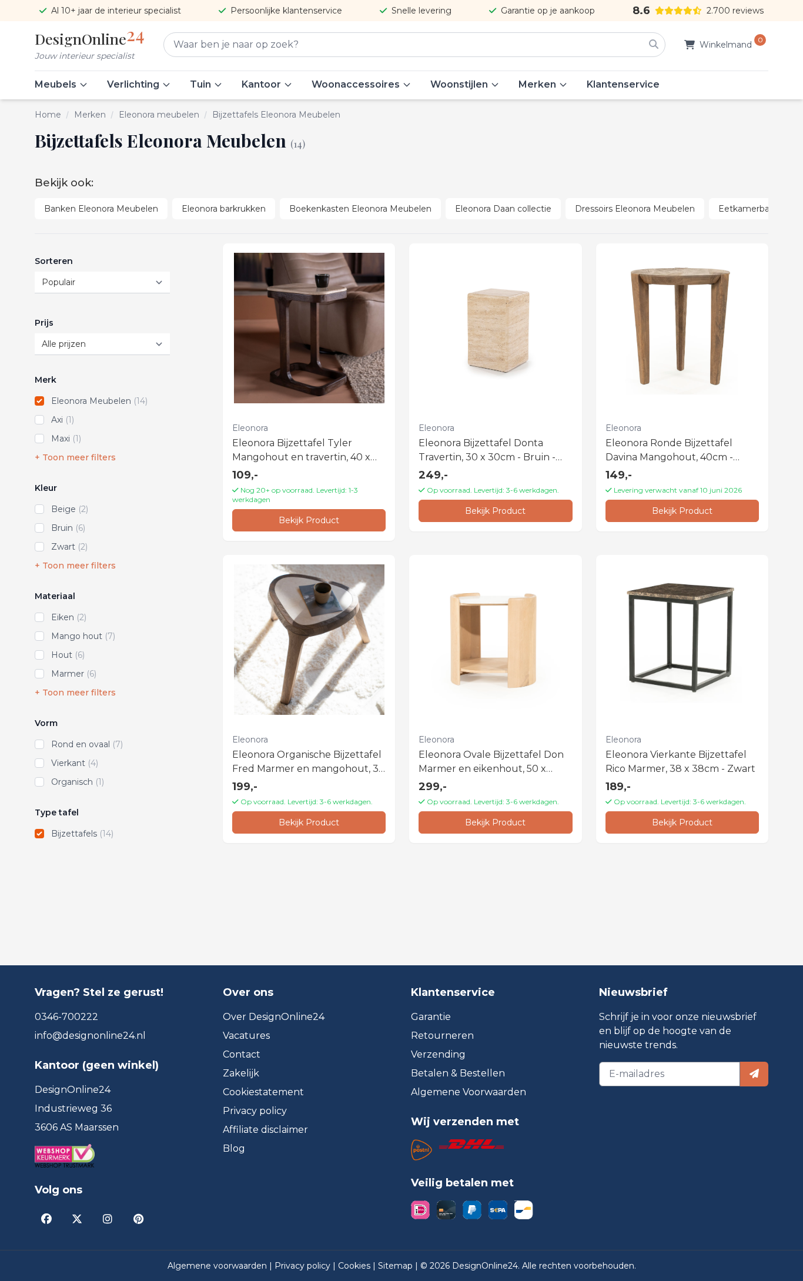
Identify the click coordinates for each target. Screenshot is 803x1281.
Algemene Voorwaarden (468, 1092)
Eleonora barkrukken (224, 208)
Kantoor (261, 84)
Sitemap (396, 1265)
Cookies (355, 1265)
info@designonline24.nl (90, 1035)
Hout (68, 655)
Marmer (73, 673)
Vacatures (246, 1035)
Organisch (77, 782)
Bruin (68, 528)
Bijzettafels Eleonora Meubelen (276, 114)
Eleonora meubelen (159, 114)
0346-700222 (66, 1016)
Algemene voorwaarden (218, 1265)
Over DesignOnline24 (273, 1016)
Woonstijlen (459, 84)
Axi (62, 419)
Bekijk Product (309, 520)
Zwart (69, 546)
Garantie (431, 1016)
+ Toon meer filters (75, 457)
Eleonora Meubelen (99, 401)
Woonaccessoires (356, 84)
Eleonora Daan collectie (503, 208)
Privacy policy (255, 1110)
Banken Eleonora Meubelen (101, 208)
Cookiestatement (263, 1092)
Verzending (438, 1054)
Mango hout (83, 636)
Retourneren (442, 1035)
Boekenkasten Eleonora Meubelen (360, 208)
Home (48, 114)
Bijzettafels (82, 833)
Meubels (55, 84)
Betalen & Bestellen (458, 1073)
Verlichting (133, 84)
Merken (537, 84)
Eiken (68, 617)
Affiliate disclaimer (265, 1129)
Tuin (200, 84)
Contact (241, 1054)
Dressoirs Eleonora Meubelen (635, 208)
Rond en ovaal (87, 744)
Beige (69, 509)
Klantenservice (623, 84)
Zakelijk (241, 1073)
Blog (234, 1148)
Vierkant (74, 763)
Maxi (66, 438)
